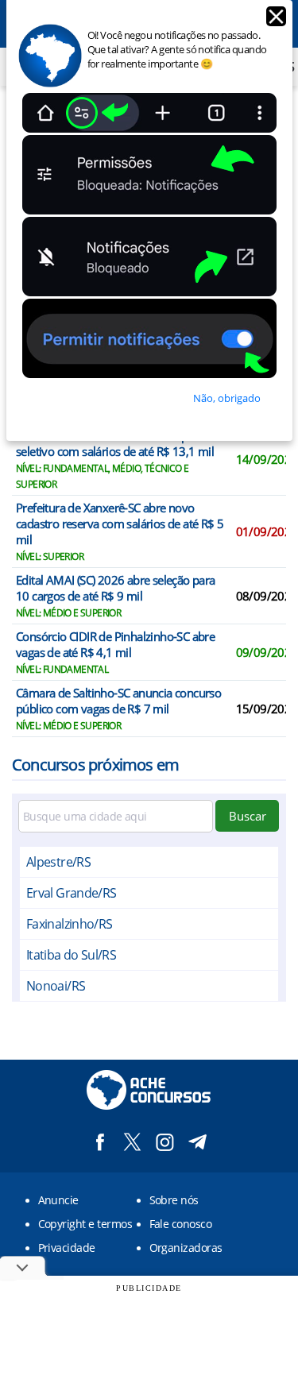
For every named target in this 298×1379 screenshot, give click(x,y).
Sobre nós (174, 1199)
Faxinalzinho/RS (69, 924)
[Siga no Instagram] (165, 1142)
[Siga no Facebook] (100, 1142)
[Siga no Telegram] (197, 1142)
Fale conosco (180, 1223)
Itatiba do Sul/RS (71, 955)
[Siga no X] (132, 1142)
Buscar (247, 816)
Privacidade (66, 1247)
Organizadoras (186, 1247)
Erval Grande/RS (71, 893)
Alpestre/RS (58, 862)
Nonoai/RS (55, 986)
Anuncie (58, 1199)
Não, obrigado (227, 398)
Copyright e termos (85, 1223)
